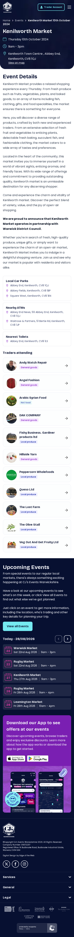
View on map (16, 63)
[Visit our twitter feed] (6, 864)
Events (19, 20)
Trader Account (53, 7)
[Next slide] (67, 638)
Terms (28, 929)
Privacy (21, 929)
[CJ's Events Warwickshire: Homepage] (7, 7)
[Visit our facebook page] (15, 864)
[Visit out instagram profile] (24, 864)
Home (6, 20)
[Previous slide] (58, 638)
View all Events (18, 626)
